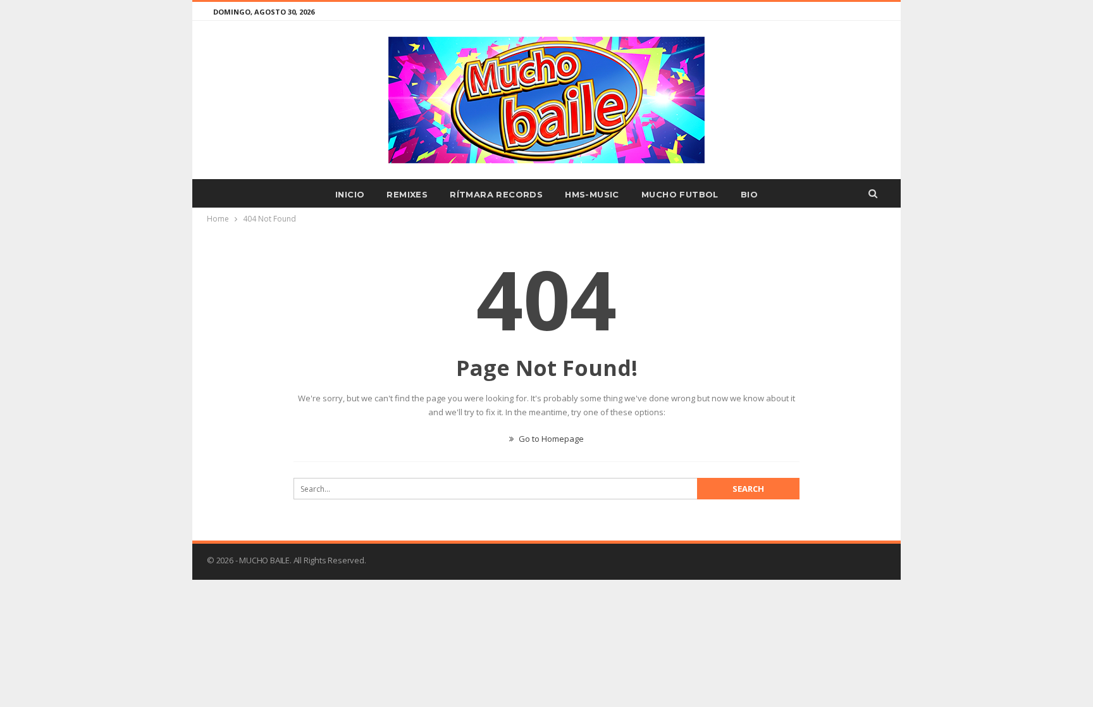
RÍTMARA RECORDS (496, 194)
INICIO (349, 194)
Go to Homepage (550, 438)
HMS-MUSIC (592, 194)
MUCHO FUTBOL (680, 194)
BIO (749, 194)
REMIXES (407, 194)
